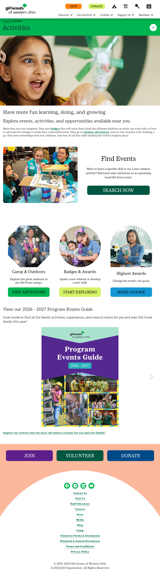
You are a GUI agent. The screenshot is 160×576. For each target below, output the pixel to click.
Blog (80, 525)
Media (80, 519)
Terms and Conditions (80, 546)
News (80, 514)
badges (55, 128)
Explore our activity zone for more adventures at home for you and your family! (54, 432)
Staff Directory (80, 503)
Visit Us (80, 498)
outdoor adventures (96, 132)
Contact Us (80, 493)
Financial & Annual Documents (80, 541)
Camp (80, 530)
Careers (80, 509)
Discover (7, 21)
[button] (114, 7)
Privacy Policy (80, 551)
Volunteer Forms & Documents (80, 535)
